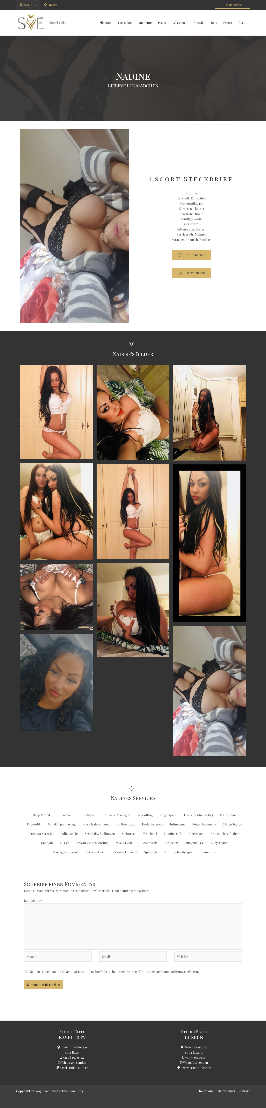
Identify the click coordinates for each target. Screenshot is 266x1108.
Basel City (30, 5)
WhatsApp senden (73, 1062)
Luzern (52, 5)
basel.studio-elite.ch (73, 1068)
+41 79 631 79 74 (195, 1057)
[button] (232, 5)
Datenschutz (226, 1091)
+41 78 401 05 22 (73, 1057)
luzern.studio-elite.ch (195, 1068)
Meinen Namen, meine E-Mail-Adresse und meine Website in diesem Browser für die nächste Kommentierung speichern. (114, 971)
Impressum (207, 1091)
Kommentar (33, 900)
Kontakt (244, 1091)
